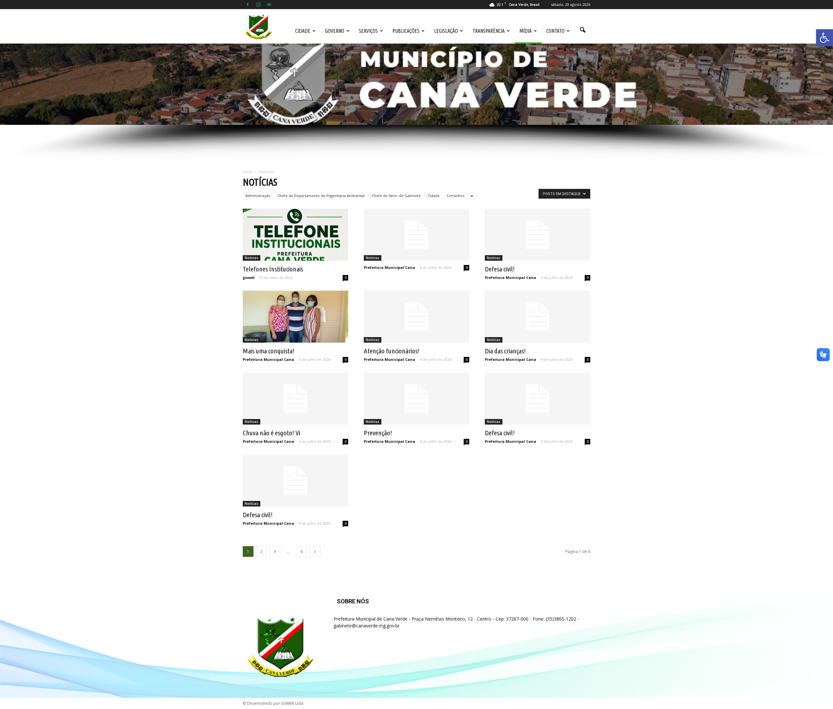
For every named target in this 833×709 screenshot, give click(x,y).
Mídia (525, 31)
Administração (257, 195)
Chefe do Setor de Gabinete (396, 195)
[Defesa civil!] (537, 235)
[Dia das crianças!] (537, 317)
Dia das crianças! (505, 351)
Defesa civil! (500, 269)
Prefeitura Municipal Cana (389, 267)
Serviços (368, 31)
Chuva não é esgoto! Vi (271, 433)
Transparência (488, 31)
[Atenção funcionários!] (416, 317)
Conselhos (455, 195)
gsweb (248, 277)
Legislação (446, 31)
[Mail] (269, 4)
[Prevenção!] (416, 399)
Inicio (248, 172)
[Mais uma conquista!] (295, 317)
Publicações (405, 31)
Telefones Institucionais (273, 269)
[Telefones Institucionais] (295, 235)
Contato (555, 31)
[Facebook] (248, 4)
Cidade (302, 31)
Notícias (251, 258)
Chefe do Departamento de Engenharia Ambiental (321, 195)
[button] (824, 37)
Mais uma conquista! (268, 351)
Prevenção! (378, 433)
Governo (334, 31)
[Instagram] (258, 4)
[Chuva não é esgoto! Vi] (295, 399)
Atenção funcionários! (391, 351)
